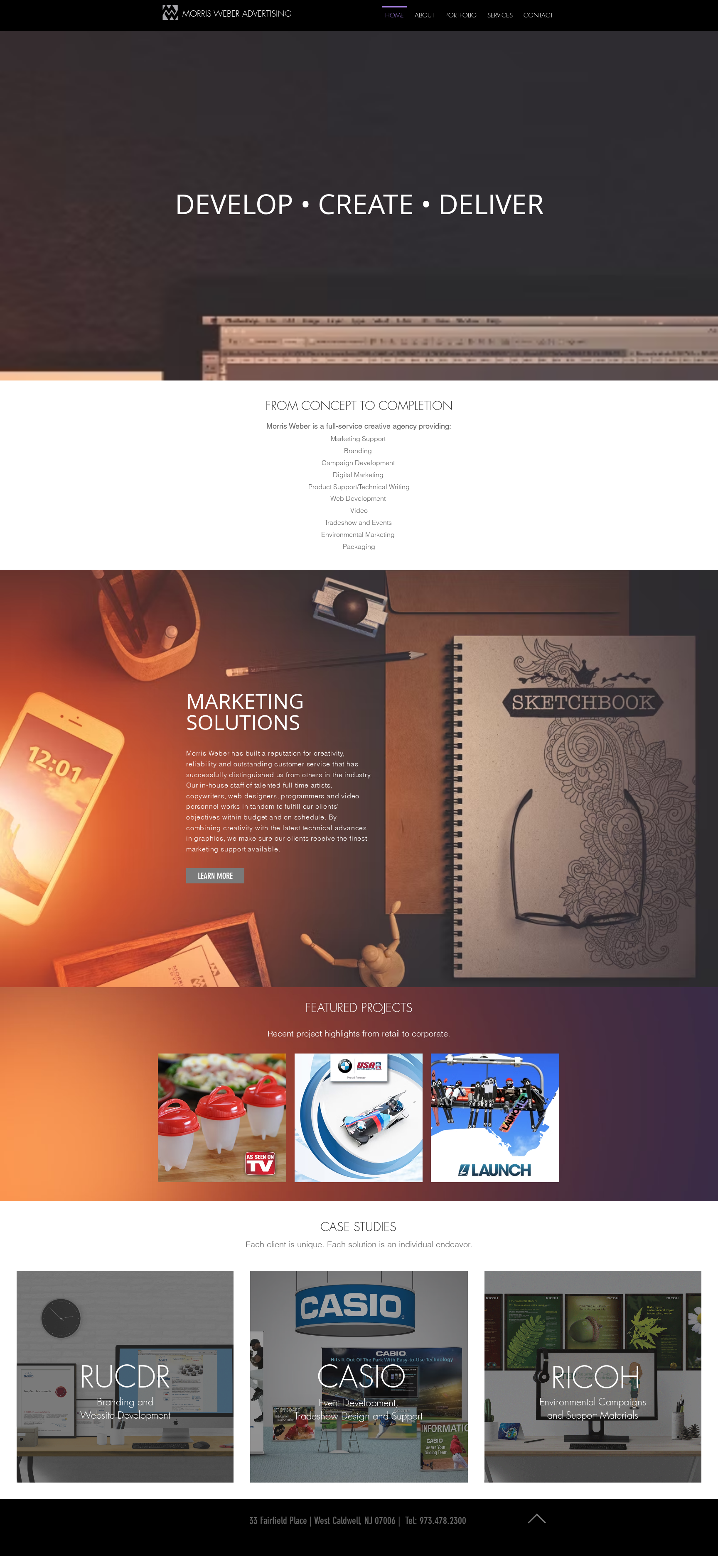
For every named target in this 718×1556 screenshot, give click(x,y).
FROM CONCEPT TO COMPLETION (359, 406)
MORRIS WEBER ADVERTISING (236, 13)
